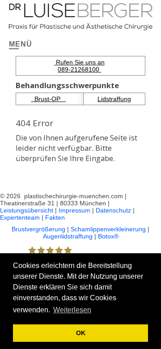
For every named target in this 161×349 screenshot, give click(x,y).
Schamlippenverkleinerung (108, 229)
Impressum (74, 210)
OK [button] (80, 332)
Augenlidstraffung (68, 236)
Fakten (55, 217)
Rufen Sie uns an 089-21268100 (79, 66)
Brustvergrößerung (38, 229)
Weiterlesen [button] (72, 310)
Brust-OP (48, 98)
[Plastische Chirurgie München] (80, 16)
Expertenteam (20, 217)
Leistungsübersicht (26, 210)
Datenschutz (113, 210)
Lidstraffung (114, 98)
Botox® (108, 236)
